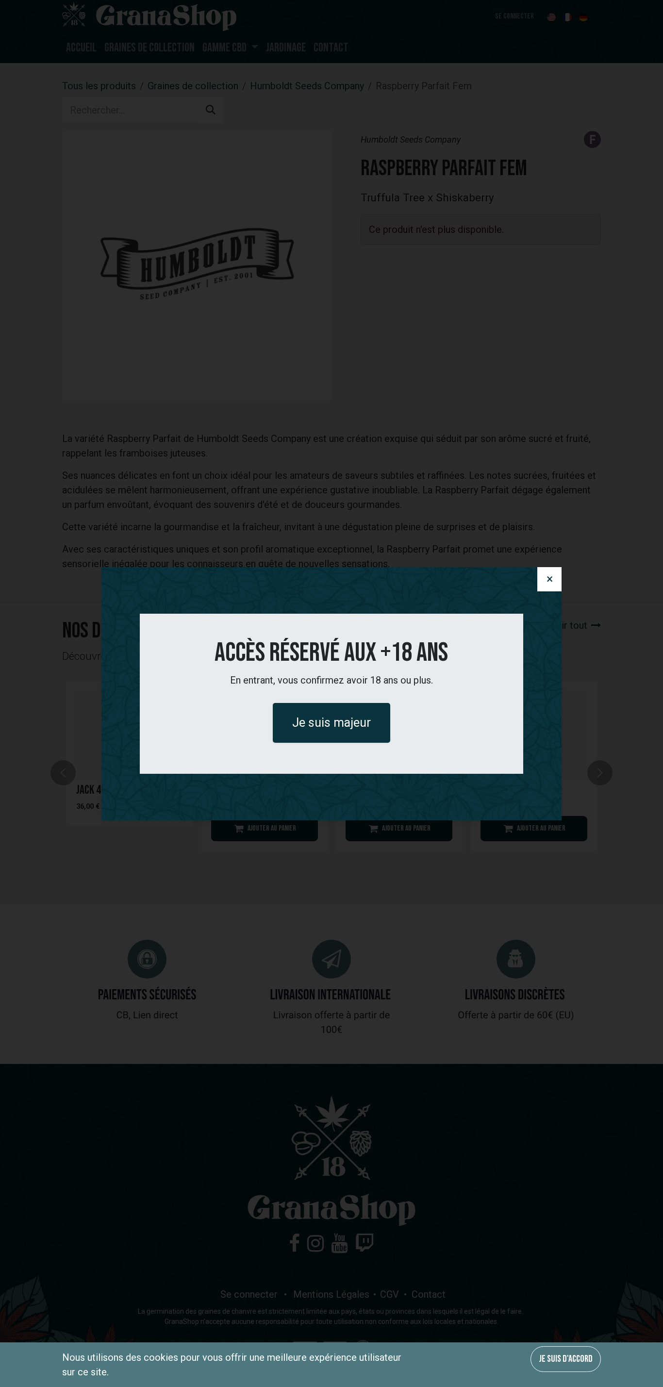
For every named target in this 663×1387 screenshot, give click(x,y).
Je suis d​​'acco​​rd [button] (566, 1359)
